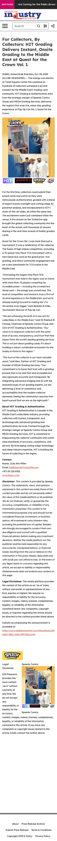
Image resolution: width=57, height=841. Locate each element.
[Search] (38, 26)
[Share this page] (53, 26)
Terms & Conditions (41, 830)
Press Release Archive (33, 823)
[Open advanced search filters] (45, 26)
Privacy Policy (42, 836)
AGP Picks (7, 4)
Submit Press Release (17, 830)
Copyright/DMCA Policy (19, 836)
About (15, 823)
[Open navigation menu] (5, 26)
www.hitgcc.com (11, 475)
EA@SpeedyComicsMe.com (23, 467)
